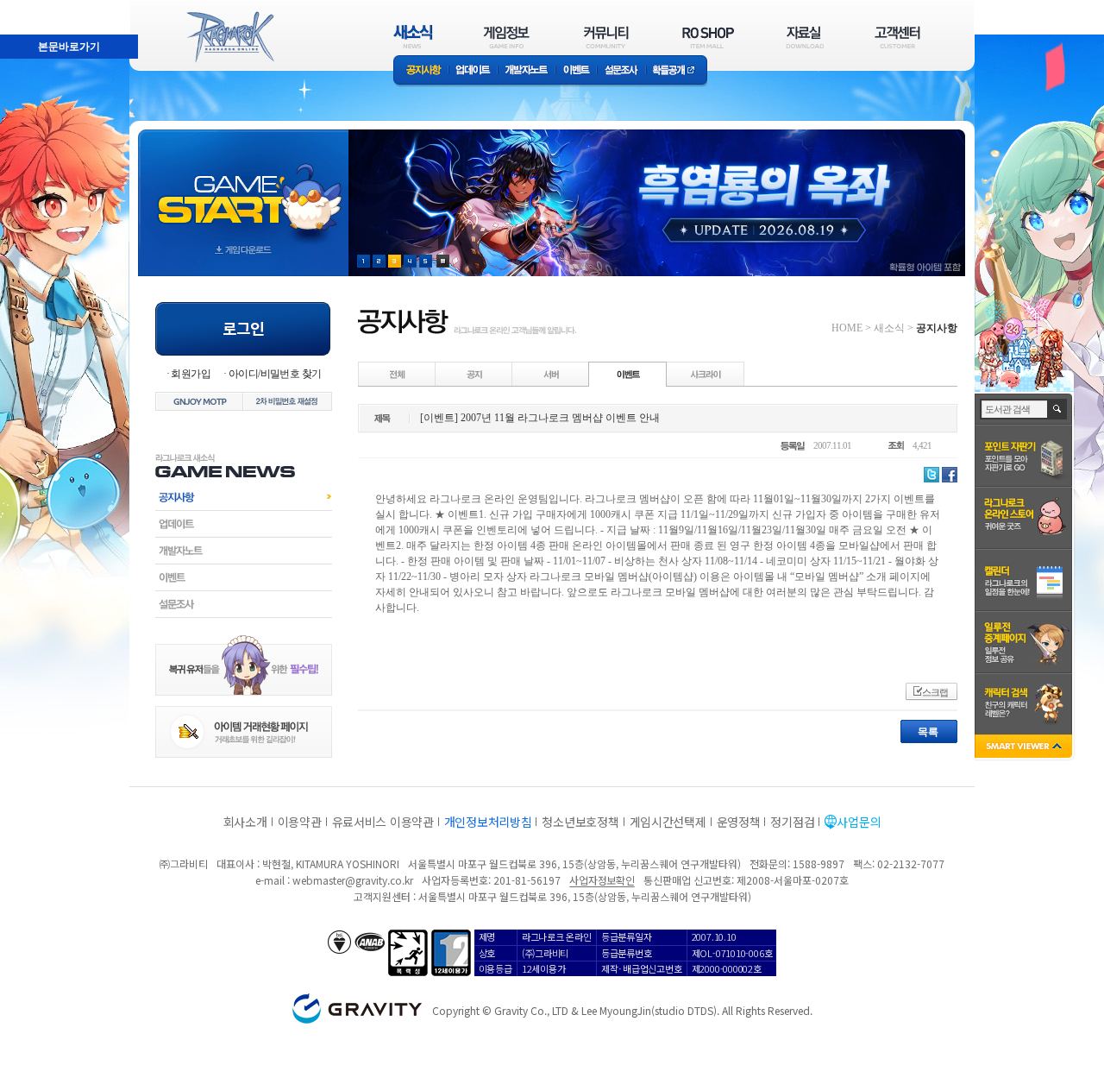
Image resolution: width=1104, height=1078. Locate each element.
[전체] (397, 374)
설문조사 (621, 71)
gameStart (243, 186)
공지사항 (420, 71)
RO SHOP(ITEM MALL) (708, 36)
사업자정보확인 (601, 880)
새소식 (889, 328)
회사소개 (245, 821)
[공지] (474, 374)
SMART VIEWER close (1025, 747)
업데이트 (473, 71)
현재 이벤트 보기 (442, 261)
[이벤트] (628, 374)
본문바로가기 (31, 8)
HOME (846, 328)
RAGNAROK (229, 37)
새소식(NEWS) (413, 36)
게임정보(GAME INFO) (506, 36)
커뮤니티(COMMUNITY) (606, 36)
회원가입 (190, 374)
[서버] (551, 374)
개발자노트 (526, 71)
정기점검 (792, 821)
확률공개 (676, 71)
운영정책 (739, 821)
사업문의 (859, 821)
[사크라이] (705, 374)
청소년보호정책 (580, 821)
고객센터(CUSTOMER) (897, 36)
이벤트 (576, 71)
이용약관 (300, 821)
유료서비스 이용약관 (383, 821)
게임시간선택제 (668, 821)
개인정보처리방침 (488, 821)
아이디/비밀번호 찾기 (275, 374)
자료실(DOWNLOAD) (804, 36)
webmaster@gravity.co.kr (352, 880)
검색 (1058, 409)
